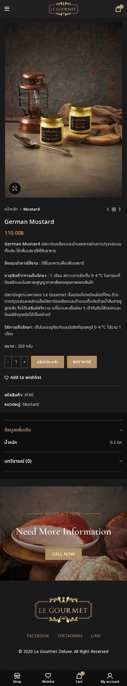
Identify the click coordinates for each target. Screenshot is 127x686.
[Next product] (120, 210)
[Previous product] (108, 210)
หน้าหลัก (11, 209)
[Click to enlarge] (15, 188)
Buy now (82, 362)
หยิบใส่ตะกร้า (47, 362)
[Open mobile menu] (6, 9)
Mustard (31, 209)
